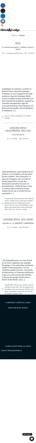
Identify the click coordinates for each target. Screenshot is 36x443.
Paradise (27, 289)
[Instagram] (2, 10)
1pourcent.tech (13, 366)
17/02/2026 (30, 53)
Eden (17, 287)
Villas (20, 293)
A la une (7, 116)
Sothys (10, 209)
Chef (26, 198)
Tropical (28, 116)
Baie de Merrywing (15, 285)
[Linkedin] (2, 16)
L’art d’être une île (18, 135)
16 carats (7, 198)
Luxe (24, 116)
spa (14, 209)
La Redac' (15, 138)
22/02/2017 (25, 138)
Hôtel (18, 43)
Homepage (18, 116)
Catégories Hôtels (18, 128)
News (23, 131)
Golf (21, 287)
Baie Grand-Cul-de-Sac (17, 198)
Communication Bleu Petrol (15, 53)
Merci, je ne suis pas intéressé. (18, 434)
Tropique (7, 118)
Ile (14, 205)
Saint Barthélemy (24, 205)
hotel (11, 205)
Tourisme (18, 209)
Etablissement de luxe (11, 203)
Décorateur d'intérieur (26, 200)
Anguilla (7, 285)
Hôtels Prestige (12, 131)
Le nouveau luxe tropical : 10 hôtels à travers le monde (18, 48)
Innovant (14, 289)
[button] (1, 1)
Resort (30, 219)
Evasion (12, 116)
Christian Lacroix (15, 200)
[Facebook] (2, 5)
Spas (29, 131)
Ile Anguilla (26, 287)
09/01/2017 (25, 227)
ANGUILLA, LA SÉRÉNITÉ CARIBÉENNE (18, 223)
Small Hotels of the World (16, 291)
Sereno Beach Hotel (14, 207)
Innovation (21, 289)
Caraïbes (24, 285)
